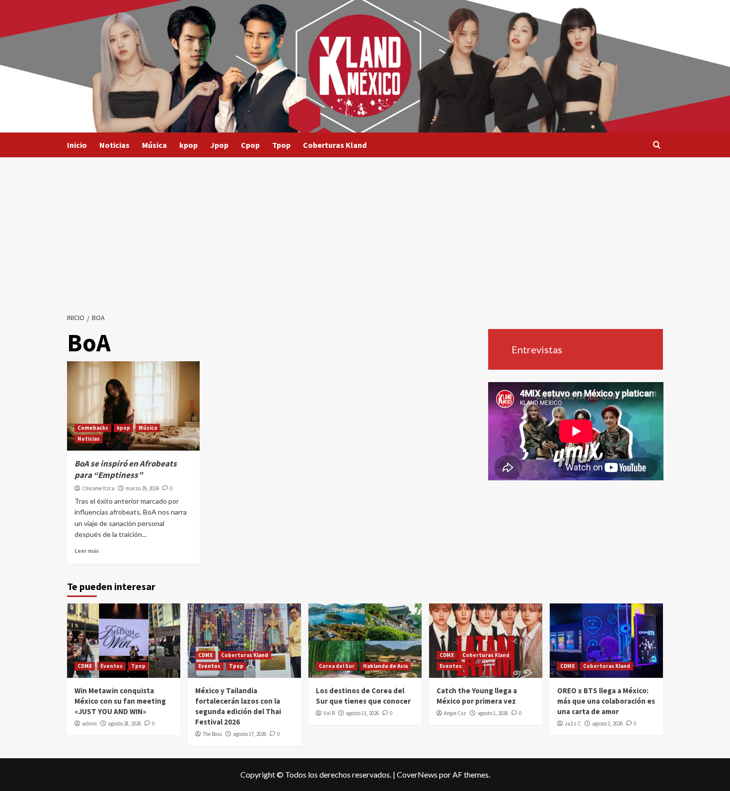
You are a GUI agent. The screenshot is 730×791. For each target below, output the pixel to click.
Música (154, 145)
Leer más (86, 550)
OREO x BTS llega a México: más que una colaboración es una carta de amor (606, 701)
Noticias (114, 145)
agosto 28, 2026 (124, 723)
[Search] (657, 145)
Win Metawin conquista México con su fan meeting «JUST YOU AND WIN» (120, 701)
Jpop (219, 145)
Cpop (250, 145)
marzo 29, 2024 (142, 488)
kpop (188, 145)
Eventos (111, 665)
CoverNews (417, 774)
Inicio (77, 145)
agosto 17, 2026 (249, 733)
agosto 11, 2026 (362, 713)
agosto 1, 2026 (492, 713)
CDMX (84, 665)
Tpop (281, 145)
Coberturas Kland (334, 145)
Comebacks (92, 427)
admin (89, 723)
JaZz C (573, 723)
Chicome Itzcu (98, 488)
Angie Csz (455, 713)
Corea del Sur (337, 665)
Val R (329, 713)
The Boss (212, 733)
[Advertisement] (365, 231)
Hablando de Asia (385, 665)
